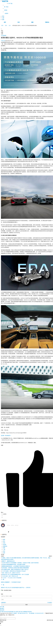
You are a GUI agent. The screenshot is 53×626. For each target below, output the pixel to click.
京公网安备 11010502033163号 (36, 613)
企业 (10, 25)
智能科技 (5, 546)
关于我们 (2, 611)
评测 (4, 543)
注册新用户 (3, 602)
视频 (32, 22)
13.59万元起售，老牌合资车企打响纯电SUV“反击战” (14, 571)
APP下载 (10, 3)
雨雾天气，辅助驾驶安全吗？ (8, 561)
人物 (4, 549)
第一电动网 (14, 613)
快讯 (19, 22)
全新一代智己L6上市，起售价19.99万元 (11, 572)
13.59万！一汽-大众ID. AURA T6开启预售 (11, 577)
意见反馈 (2, 610)
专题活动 (47, 22)
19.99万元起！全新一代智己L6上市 (10, 576)
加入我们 (16, 611)
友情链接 (25, 611)
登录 (26, 604)
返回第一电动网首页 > (6, 435)
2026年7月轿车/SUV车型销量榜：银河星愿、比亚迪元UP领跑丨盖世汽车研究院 (20, 562)
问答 (4, 553)
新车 (4, 541)
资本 (4, 551)
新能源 (4, 35)
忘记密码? (49, 602)
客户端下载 (7, 611)
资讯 (6, 25)
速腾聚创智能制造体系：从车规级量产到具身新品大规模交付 (16, 566)
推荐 (4, 539)
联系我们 (2, 608)
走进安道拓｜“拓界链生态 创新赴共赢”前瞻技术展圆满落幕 (15, 567)
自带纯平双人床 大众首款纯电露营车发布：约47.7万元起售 (15, 574)
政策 (4, 548)
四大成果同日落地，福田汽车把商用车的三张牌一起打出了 (15, 569)
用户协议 (21, 611)
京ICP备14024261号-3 (23, 613)
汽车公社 (3, 40)
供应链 (4, 544)
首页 (5, 22)
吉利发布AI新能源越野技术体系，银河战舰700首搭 (13, 564)
